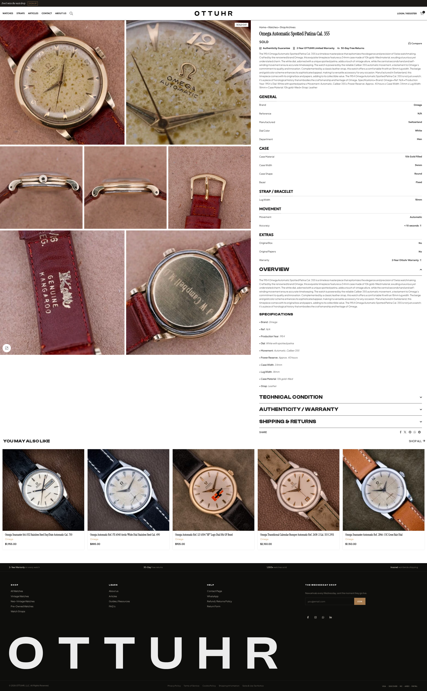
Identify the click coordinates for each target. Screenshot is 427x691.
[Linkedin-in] (330, 617)
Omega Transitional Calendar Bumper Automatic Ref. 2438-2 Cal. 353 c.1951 (297, 534)
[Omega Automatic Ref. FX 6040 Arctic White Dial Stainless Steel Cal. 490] (128, 490)
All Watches (17, 591)
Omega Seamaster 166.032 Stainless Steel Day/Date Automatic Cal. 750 (38, 534)
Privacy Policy (174, 685)
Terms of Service (191, 685)
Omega (9, 539)
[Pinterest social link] (410, 432)
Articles (113, 596)
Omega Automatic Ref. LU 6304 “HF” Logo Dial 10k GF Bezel (204, 534)
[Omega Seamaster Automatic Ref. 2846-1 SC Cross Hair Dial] (383, 490)
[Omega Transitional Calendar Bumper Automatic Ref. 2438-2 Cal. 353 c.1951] (298, 490)
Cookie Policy (209, 685)
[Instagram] (315, 617)
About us (113, 591)
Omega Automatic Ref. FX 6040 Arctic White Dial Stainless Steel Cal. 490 (125, 534)
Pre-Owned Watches (22, 606)
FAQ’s (112, 606)
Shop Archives (287, 27)
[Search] (71, 13)
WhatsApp (212, 596)
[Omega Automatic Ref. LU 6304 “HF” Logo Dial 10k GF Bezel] (213, 490)
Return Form (213, 606)
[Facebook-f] (308, 617)
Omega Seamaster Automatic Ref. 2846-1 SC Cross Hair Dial (374, 534)
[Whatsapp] (323, 617)
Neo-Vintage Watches (23, 601)
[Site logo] (213, 13)
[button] (33, 4)
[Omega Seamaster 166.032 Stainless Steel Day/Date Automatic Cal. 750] (43, 490)
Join (359, 601)
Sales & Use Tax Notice (253, 685)
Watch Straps (18, 611)
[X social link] (405, 432)
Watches (273, 27)
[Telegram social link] (419, 432)
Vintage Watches (20, 596)
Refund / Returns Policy (219, 601)
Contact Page (214, 591)
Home (262, 27)
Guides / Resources (119, 601)
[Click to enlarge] (7, 348)
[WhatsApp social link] (414, 432)
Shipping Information (229, 685)
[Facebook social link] (401, 432)
